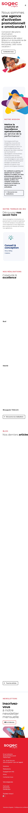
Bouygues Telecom (11, 410)
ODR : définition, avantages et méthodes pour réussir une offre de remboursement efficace (13, 473)
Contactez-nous (8, 51)
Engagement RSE (8, 771)
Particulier (6, 786)
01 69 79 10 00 (10, 760)
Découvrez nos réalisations (11, 193)
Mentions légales (8, 807)
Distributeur (6, 789)
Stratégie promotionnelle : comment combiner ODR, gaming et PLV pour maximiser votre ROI (14, 552)
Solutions (6, 766)
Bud (4, 321)
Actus (5, 774)
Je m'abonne (10, 722)
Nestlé (5, 366)
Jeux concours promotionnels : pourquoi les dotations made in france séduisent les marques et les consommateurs (14, 640)
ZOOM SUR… (11, 459)
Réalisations (7, 769)
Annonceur (6, 787)
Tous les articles (11, 683)
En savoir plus (12, 512)
